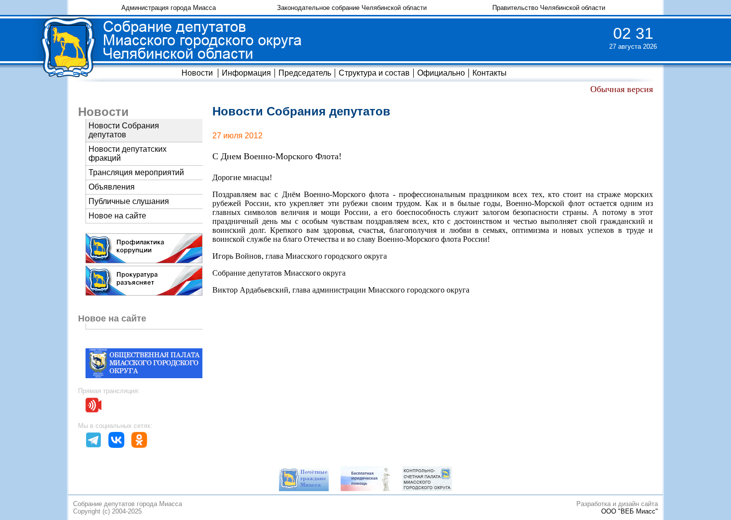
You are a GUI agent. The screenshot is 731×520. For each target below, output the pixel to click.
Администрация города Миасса (168, 7)
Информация (246, 73)
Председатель (304, 73)
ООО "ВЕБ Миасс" (629, 511)
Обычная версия (621, 89)
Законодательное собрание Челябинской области (352, 7)
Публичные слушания (129, 201)
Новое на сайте (117, 215)
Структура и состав (374, 73)
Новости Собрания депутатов (124, 130)
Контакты (489, 73)
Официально (441, 73)
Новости (197, 73)
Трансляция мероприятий (136, 172)
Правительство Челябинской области (548, 7)
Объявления (112, 187)
